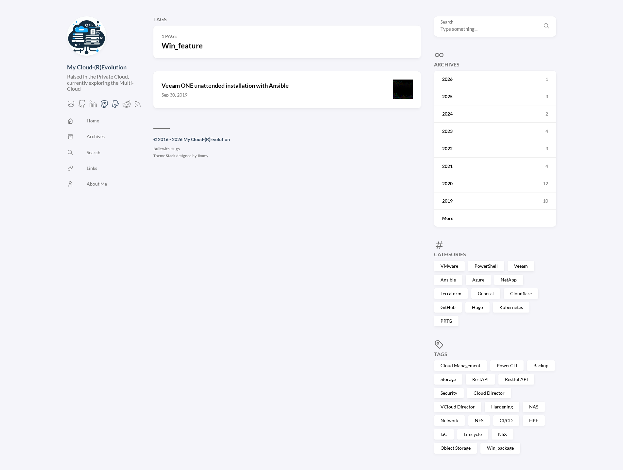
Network (450, 420)
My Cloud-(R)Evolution (97, 67)
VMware (449, 266)
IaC (444, 434)
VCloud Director (458, 406)
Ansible (448, 279)
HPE (533, 420)
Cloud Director (489, 393)
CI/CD (506, 420)
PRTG (446, 321)
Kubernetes (511, 307)
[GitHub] (82, 106)
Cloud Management (460, 365)
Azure (478, 279)
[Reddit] (126, 106)
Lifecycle (473, 434)
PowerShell (486, 266)
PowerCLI (507, 365)
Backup (540, 365)
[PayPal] (115, 106)
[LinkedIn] (93, 106)
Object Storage (456, 448)
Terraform (451, 293)
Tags (440, 354)
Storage (448, 379)
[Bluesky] (71, 106)
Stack (171, 155)
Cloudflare (521, 293)
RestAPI (480, 379)
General (486, 293)
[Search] (546, 26)
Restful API (516, 379)
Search (447, 22)
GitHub (448, 307)
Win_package (500, 448)
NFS (479, 420)
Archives (446, 64)
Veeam (521, 266)
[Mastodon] (104, 106)
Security (449, 393)
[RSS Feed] (138, 106)
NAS (533, 406)
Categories (450, 254)
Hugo (477, 307)
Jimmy (202, 155)
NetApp (509, 279)
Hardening (502, 406)
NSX (502, 434)
